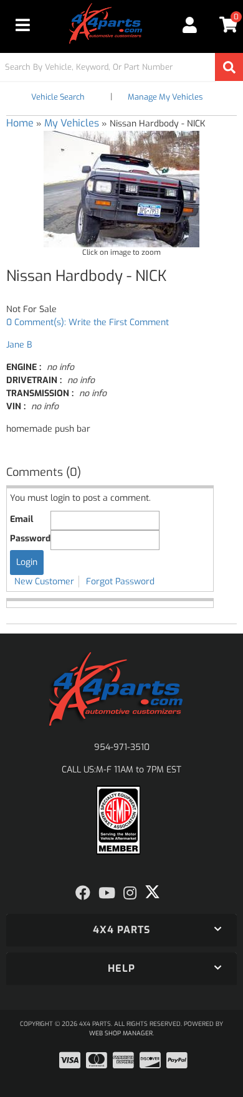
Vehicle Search (58, 97)
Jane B (19, 345)
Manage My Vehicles (165, 97)
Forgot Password (120, 581)
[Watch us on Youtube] (106, 893)
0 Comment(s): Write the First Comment (87, 322)
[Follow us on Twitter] (152, 892)
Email (21, 519)
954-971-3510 (122, 747)
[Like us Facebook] (82, 893)
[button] (121, 67)
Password (30, 538)
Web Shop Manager (121, 1033)
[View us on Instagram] (129, 893)
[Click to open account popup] (190, 25)
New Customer (44, 581)
